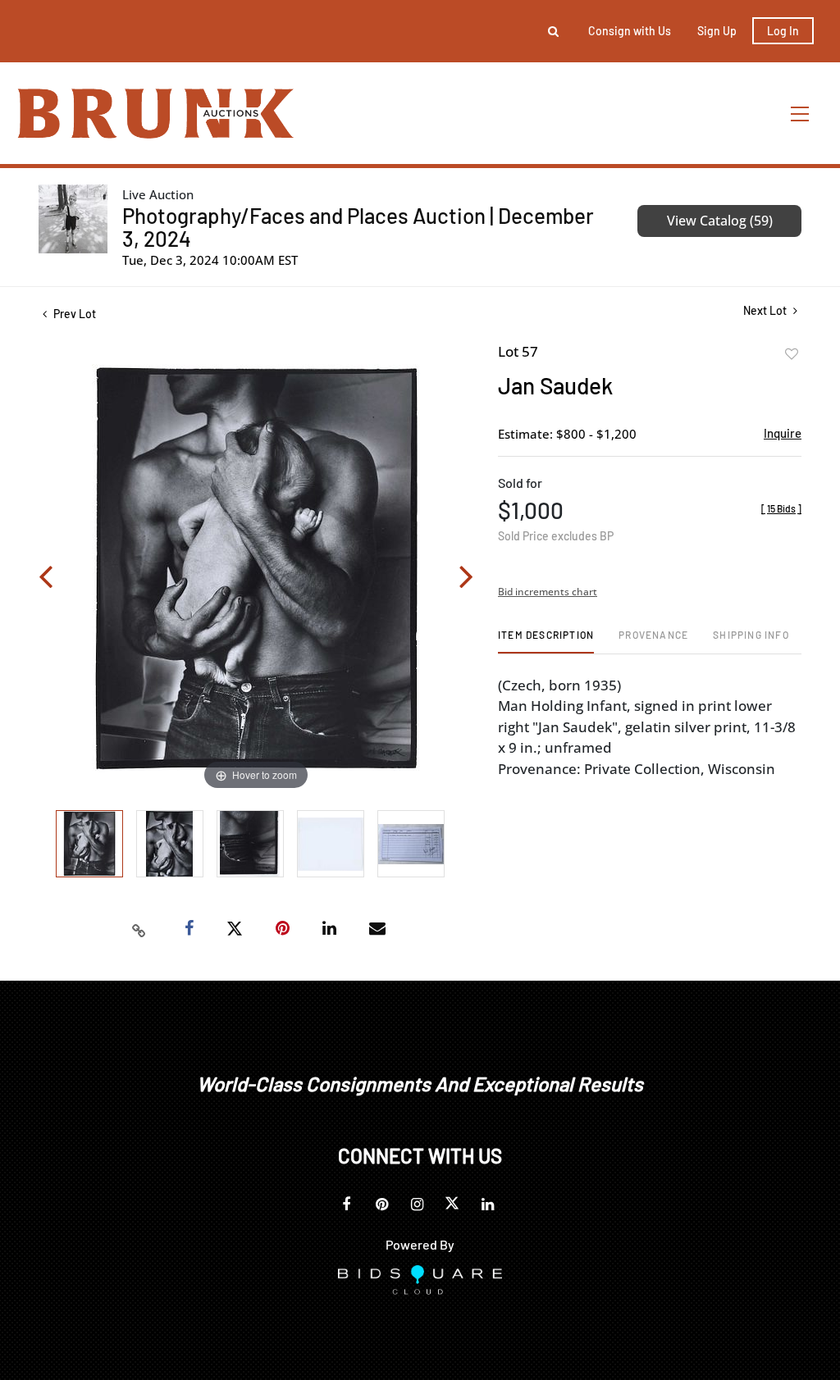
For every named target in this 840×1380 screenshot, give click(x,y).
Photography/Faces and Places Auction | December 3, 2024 (358, 227)
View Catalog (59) (720, 221)
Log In (783, 31)
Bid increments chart (547, 592)
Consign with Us (629, 31)
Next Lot (766, 310)
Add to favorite (791, 354)
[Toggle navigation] (801, 113)
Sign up (717, 31)
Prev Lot (73, 314)
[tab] (546, 641)
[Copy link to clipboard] (139, 929)
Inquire (782, 433)
